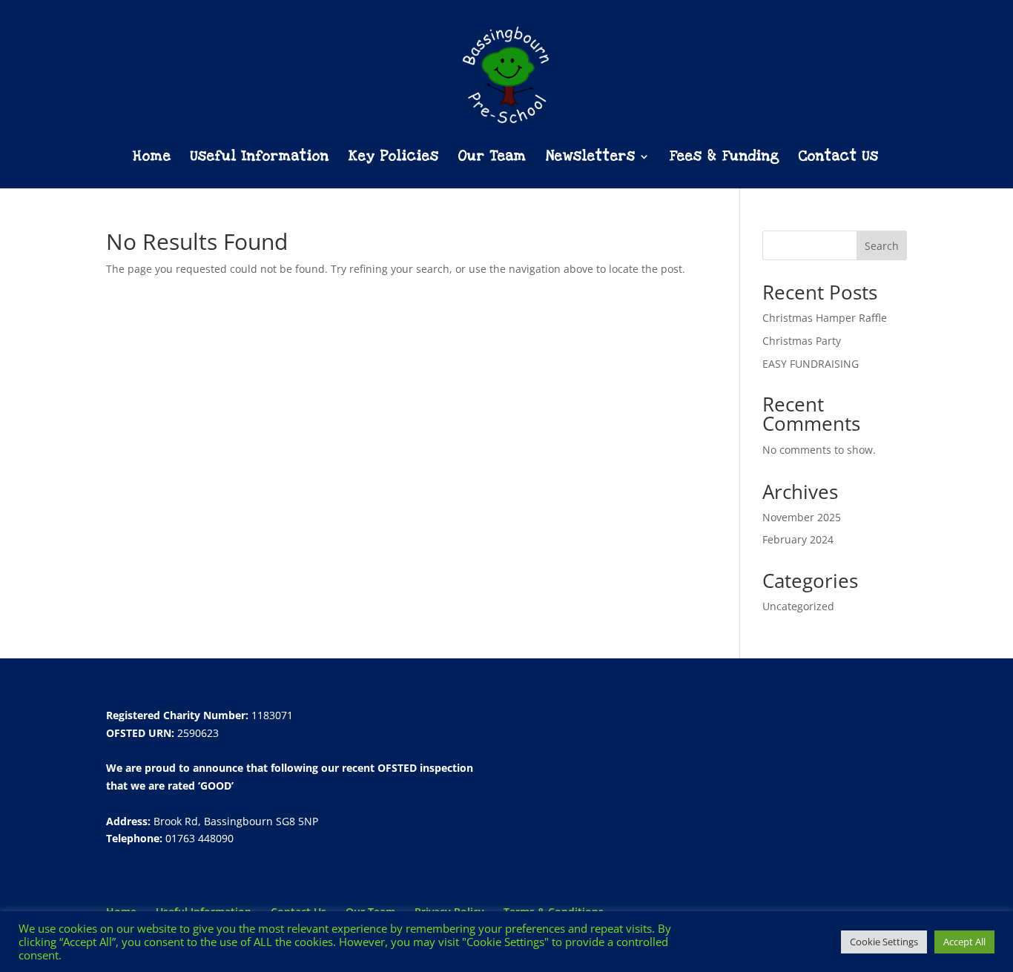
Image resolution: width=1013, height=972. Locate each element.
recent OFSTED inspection (407, 768)
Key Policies (394, 158)
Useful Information (260, 158)
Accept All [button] (964, 941)
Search (882, 246)
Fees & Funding (724, 158)
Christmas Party (801, 341)
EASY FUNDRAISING (810, 364)
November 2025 (801, 517)
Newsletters (591, 158)
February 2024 (798, 539)
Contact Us (839, 158)
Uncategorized (798, 606)
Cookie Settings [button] (884, 941)
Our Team (492, 158)
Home (152, 158)
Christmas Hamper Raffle (824, 318)
